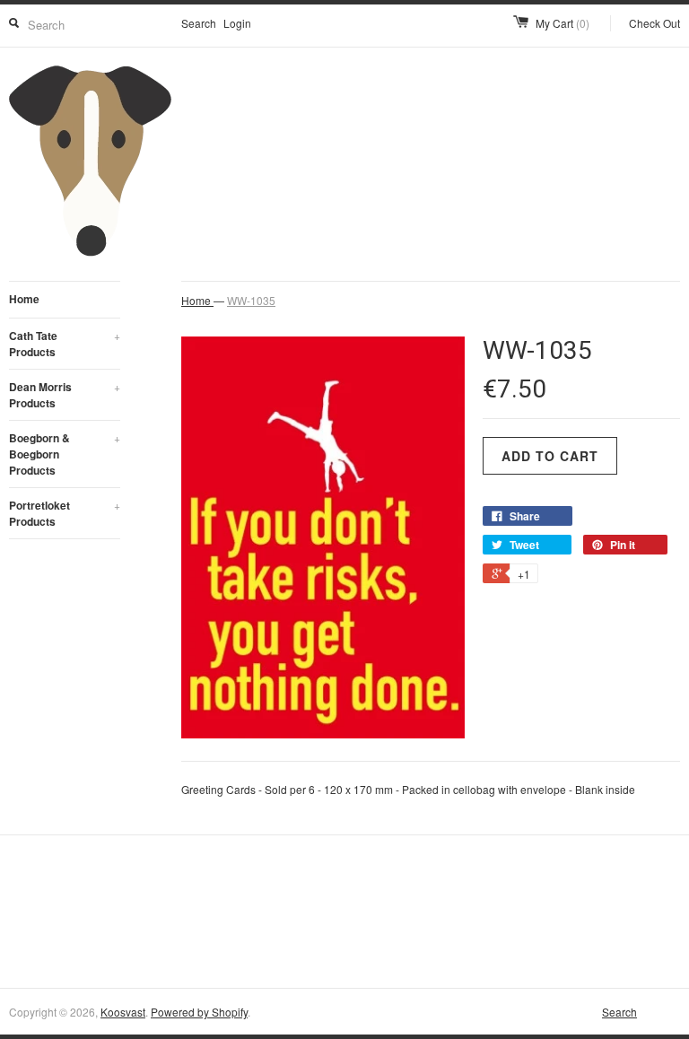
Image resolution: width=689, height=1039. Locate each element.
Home (24, 299)
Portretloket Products (64, 513)
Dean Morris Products (64, 395)
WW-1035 (251, 300)
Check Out (654, 23)
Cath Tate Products (64, 343)
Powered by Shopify (199, 1011)
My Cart (562, 23)
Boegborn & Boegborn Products (64, 454)
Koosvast (122, 1011)
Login (237, 23)
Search (198, 23)
